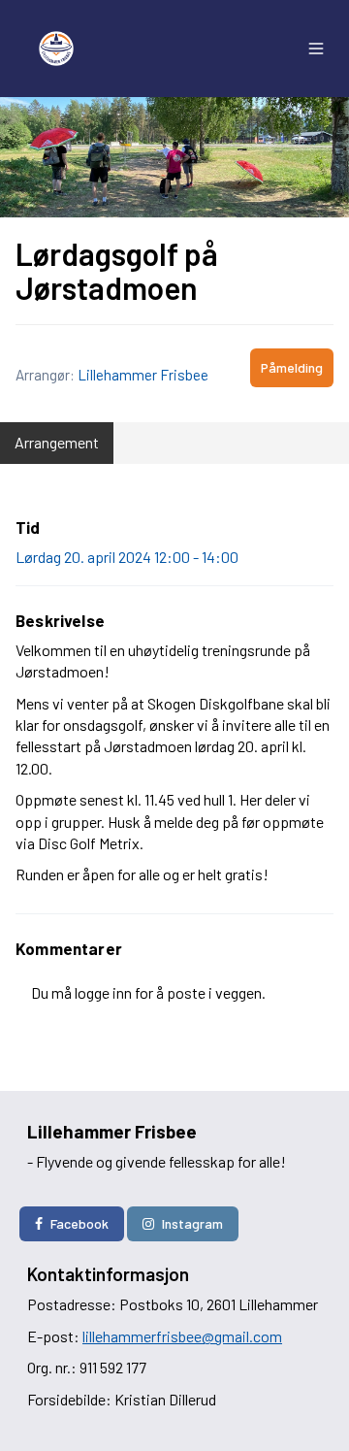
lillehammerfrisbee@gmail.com (182, 1336)
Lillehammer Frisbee (143, 374)
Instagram (192, 1223)
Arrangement (57, 442)
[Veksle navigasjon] (316, 48)
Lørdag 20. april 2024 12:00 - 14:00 (127, 556)
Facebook (79, 1223)
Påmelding (292, 367)
